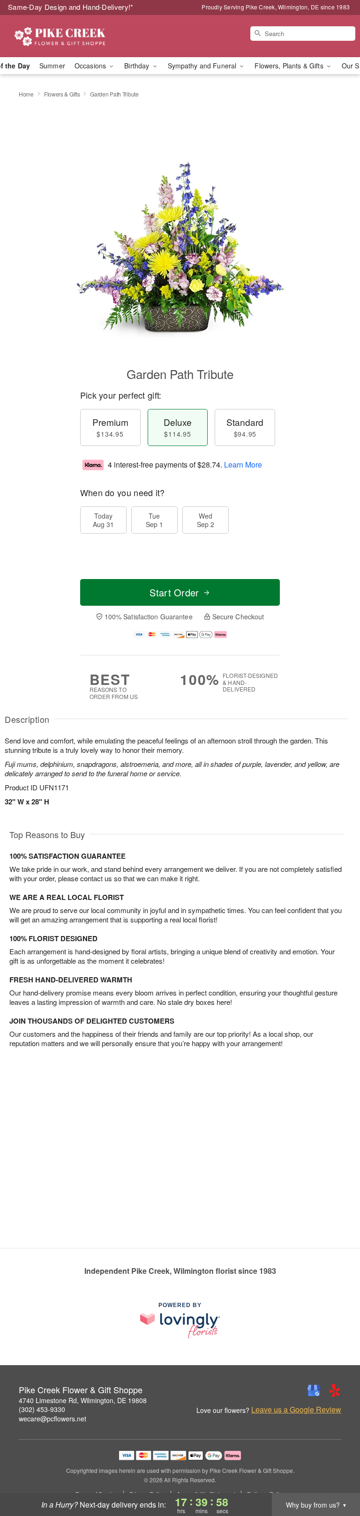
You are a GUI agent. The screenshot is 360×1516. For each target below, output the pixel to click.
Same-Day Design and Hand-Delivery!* (71, 7)
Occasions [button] (91, 65)
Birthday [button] (137, 65)
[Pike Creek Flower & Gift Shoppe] (62, 36)
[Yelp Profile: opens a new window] (334, 1390)
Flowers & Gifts (62, 94)
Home (26, 94)
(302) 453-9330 (42, 1409)
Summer (52, 65)
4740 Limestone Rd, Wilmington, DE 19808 (83, 1400)
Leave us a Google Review (296, 1410)
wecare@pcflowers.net (52, 1418)
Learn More (243, 464)
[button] (335, 1476)
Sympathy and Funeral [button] (203, 65)
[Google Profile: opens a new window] (314, 1390)
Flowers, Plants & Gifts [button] (290, 65)
